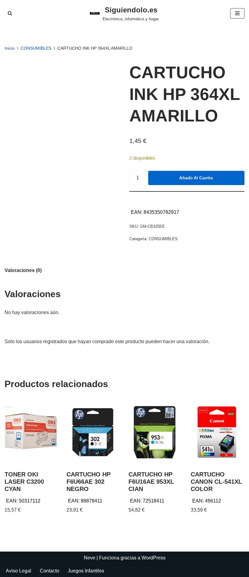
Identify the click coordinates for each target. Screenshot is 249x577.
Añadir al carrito (196, 177)
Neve (89, 557)
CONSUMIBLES (36, 48)
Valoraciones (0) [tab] (23, 270)
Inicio (10, 48)
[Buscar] (10, 13)
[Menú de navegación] (237, 13)
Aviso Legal (18, 570)
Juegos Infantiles (86, 570)
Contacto (49, 570)
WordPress (153, 557)
